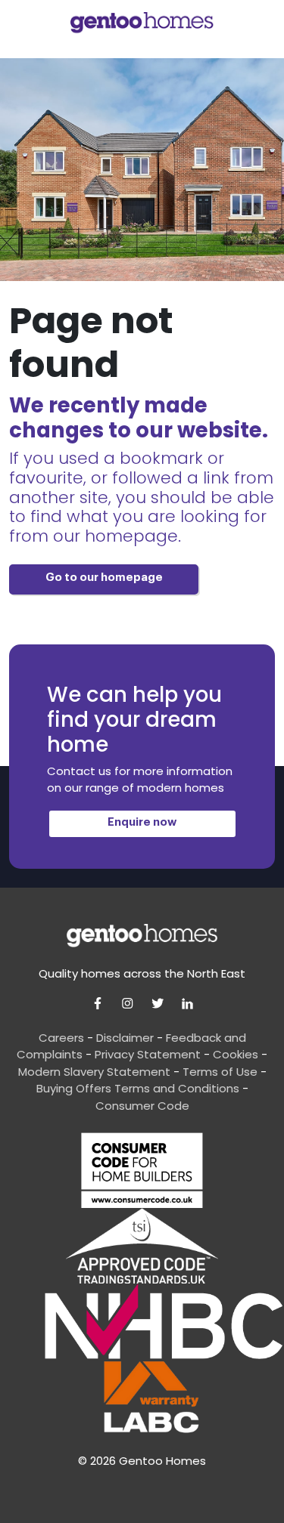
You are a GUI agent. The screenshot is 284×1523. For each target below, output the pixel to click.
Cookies (235, 1054)
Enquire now (142, 822)
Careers (61, 1038)
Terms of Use (220, 1072)
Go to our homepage (104, 577)
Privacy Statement (148, 1054)
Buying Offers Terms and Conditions (137, 1088)
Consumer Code (142, 1106)
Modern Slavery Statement (94, 1072)
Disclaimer (125, 1038)
